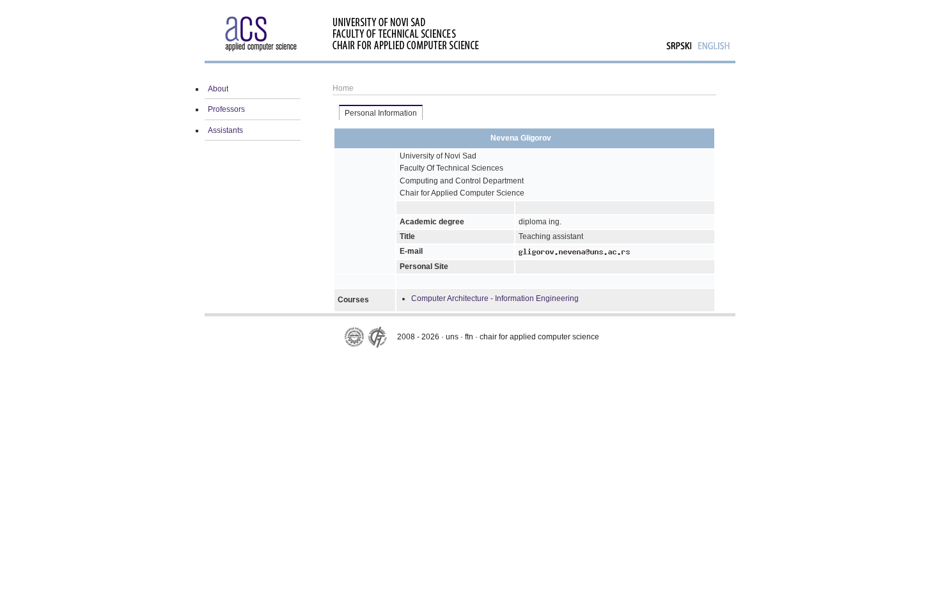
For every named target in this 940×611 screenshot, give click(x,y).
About (218, 88)
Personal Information (381, 113)
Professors (226, 109)
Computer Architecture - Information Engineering (495, 298)
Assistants (225, 130)
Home (343, 88)
